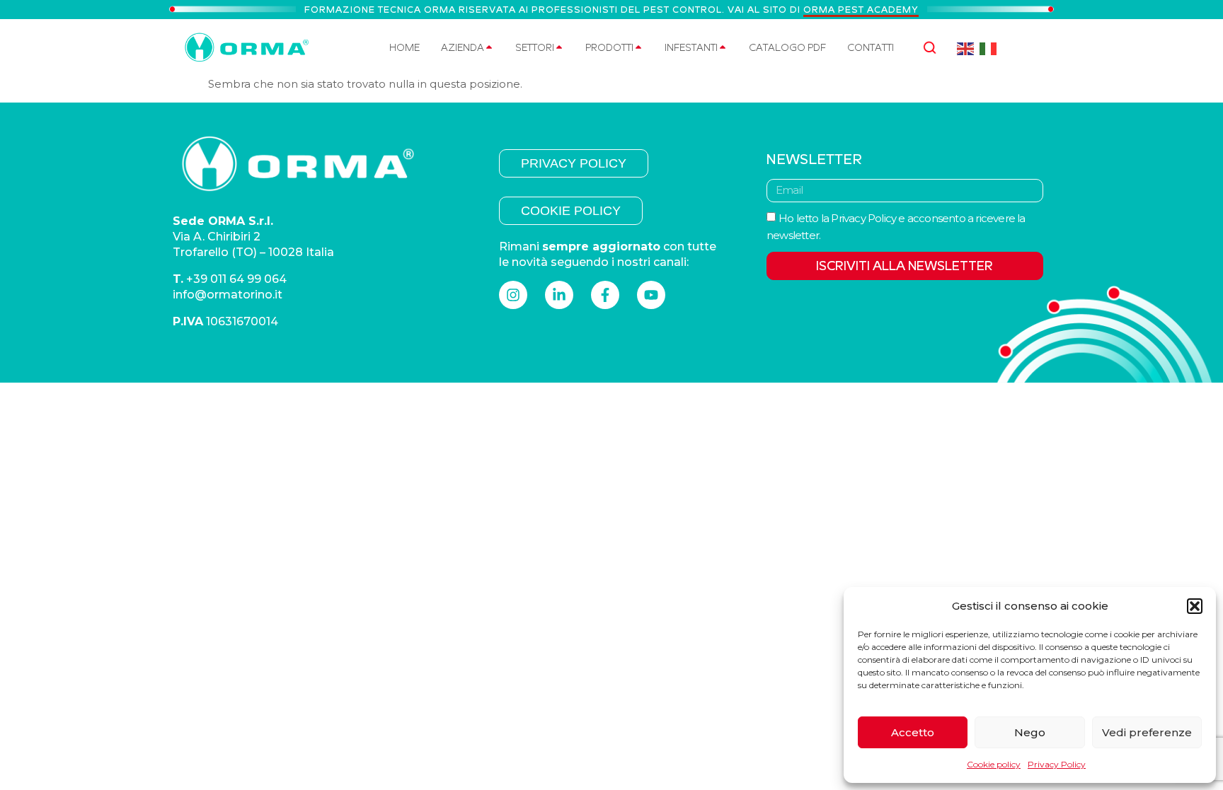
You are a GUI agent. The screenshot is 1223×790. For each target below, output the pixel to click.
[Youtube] (651, 295)
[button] (1195, 606)
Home (404, 47)
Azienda (462, 47)
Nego (1029, 732)
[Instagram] (513, 295)
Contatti (870, 47)
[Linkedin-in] (559, 295)
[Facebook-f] (605, 295)
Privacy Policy (1057, 764)
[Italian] (988, 48)
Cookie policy (994, 764)
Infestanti (691, 47)
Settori (534, 47)
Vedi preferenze (1147, 732)
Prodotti (609, 47)
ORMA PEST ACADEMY (861, 9)
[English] (966, 48)
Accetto (912, 732)
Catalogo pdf (787, 47)
